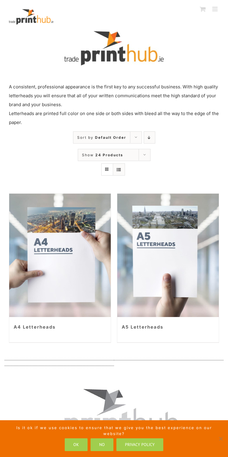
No (102, 444)
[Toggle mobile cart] (203, 9)
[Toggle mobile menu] (215, 9)
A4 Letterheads (35, 327)
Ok (76, 444)
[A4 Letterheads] (60, 255)
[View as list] (119, 169)
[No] (221, 439)
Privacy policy (140, 444)
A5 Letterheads (142, 327)
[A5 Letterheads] (168, 255)
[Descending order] (149, 137)
